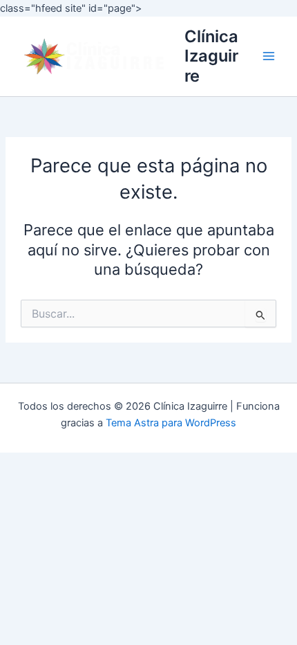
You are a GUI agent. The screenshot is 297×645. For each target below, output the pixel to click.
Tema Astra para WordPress (171, 423)
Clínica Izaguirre (211, 56)
